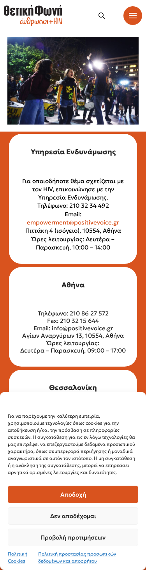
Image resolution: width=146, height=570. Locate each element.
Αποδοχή (73, 494)
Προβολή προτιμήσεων (73, 537)
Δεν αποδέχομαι (73, 516)
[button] (101, 15)
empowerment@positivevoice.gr (73, 222)
